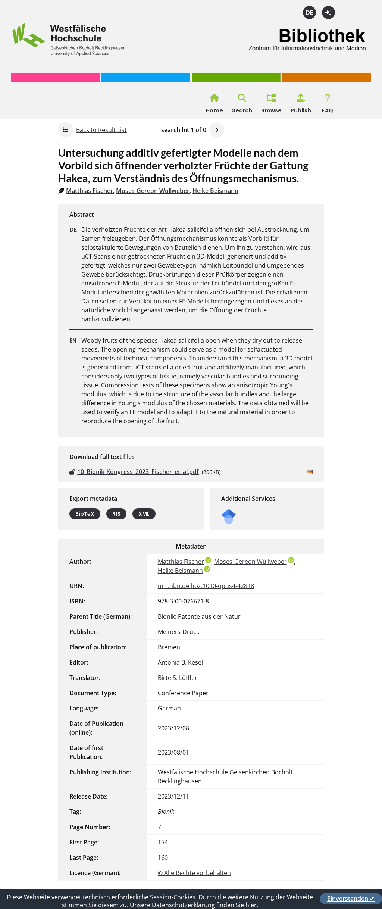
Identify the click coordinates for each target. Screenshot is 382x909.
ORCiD (208, 560)
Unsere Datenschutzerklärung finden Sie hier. (194, 905)
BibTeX (84, 514)
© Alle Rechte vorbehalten (194, 873)
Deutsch (309, 12)
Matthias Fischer (89, 191)
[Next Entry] (216, 130)
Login (328, 12)
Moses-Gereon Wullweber (153, 191)
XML (144, 514)
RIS (116, 514)
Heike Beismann (215, 191)
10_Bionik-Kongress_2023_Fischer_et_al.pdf (138, 472)
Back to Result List (101, 130)
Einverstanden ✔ (351, 898)
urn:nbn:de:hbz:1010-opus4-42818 (206, 586)
